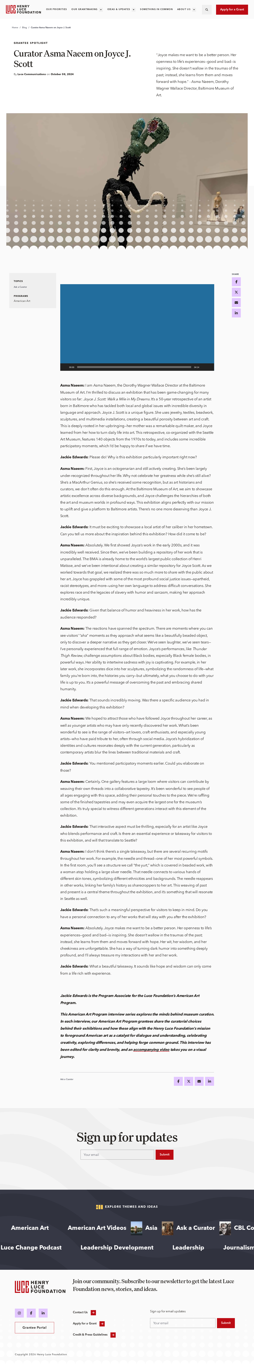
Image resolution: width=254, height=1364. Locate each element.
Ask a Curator (20, 287)
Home (15, 28)
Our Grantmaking (84, 9)
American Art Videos (77, 1228)
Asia (131, 1228)
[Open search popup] (207, 9)
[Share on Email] (199, 1081)
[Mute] (203, 367)
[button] (137, 327)
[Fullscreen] (209, 367)
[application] (137, 327)
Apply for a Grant (232, 9)
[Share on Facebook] (178, 1081)
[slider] (134, 367)
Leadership (206, 1248)
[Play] (65, 367)
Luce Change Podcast (48, 1248)
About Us (184, 9)
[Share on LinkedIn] (209, 1081)
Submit (164, 1154)
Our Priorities (56, 9)
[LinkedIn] (43, 1313)
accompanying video (151, 1050)
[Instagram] (19, 1313)
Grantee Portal (34, 1327)
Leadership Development (134, 1248)
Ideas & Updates (118, 9)
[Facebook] (31, 1313)
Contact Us (80, 1312)
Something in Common (156, 9)
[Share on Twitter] (188, 1081)
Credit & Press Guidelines (90, 1334)
